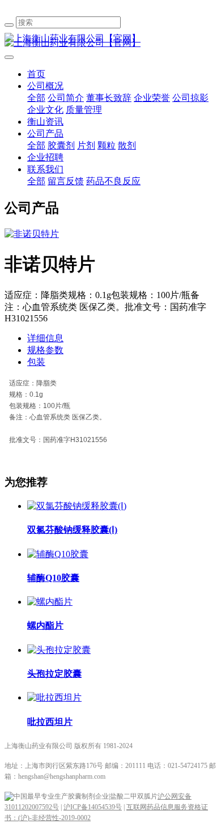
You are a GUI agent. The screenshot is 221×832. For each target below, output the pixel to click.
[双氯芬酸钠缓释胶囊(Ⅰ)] (76, 506)
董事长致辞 (108, 98)
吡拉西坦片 (50, 722)
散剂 (127, 145)
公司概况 (45, 86)
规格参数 (45, 350)
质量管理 (84, 109)
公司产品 (45, 133)
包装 (36, 362)
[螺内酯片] (50, 601)
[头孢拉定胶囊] (59, 650)
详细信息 (45, 338)
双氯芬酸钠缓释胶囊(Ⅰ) (72, 529)
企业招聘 (45, 157)
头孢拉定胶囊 (54, 673)
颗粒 (106, 145)
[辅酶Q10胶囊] (57, 554)
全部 (36, 98)
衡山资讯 (45, 121)
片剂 (86, 145)
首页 (36, 74)
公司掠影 (190, 98)
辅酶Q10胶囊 (53, 578)
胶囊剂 (61, 145)
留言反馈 (66, 181)
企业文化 (45, 109)
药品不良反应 (113, 181)
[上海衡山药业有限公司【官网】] (110, 39)
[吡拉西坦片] (54, 697)
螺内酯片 (45, 625)
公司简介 (66, 98)
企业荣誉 (152, 98)
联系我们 (45, 169)
